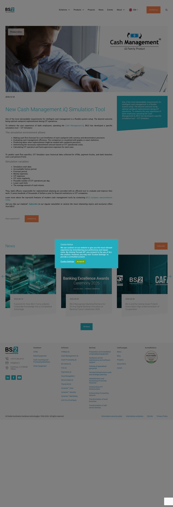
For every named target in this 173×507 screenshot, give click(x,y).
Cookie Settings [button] (67, 261)
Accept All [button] (80, 262)
